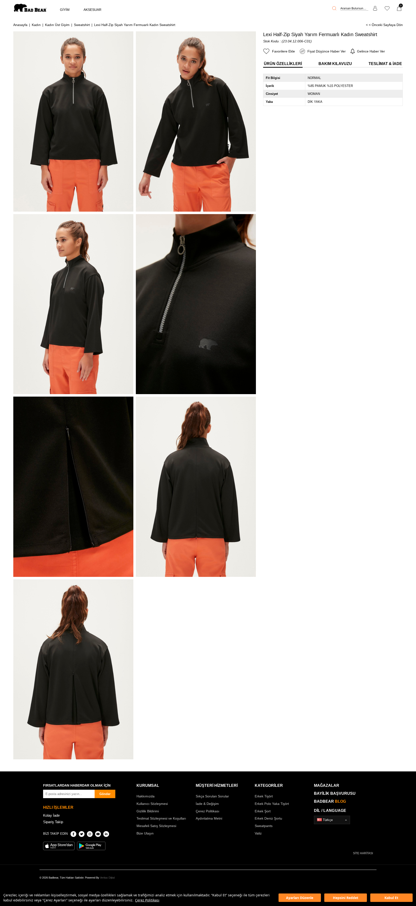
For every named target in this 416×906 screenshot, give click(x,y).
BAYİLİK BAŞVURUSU (335, 793)
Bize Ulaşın (145, 833)
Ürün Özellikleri (283, 64)
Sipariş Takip (53, 822)
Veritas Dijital (107, 877)
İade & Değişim (207, 804)
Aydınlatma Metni (209, 818)
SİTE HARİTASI (363, 853)
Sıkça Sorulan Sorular (212, 796)
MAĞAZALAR (326, 785)
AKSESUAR (92, 10)
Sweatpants (264, 826)
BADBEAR (330, 801)
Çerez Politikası (147, 900)
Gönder (104, 794)
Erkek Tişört (264, 796)
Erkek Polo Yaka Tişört (272, 804)
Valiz (258, 833)
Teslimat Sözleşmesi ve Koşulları (161, 818)
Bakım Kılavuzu (335, 64)
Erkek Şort (263, 811)
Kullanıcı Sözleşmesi (152, 804)
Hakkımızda (145, 796)
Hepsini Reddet (345, 897)
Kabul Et (391, 897)
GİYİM (65, 10)
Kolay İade (51, 815)
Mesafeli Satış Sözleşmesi (156, 826)
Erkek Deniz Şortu (268, 818)
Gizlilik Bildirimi (147, 811)
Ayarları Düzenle (299, 897)
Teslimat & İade (385, 64)
